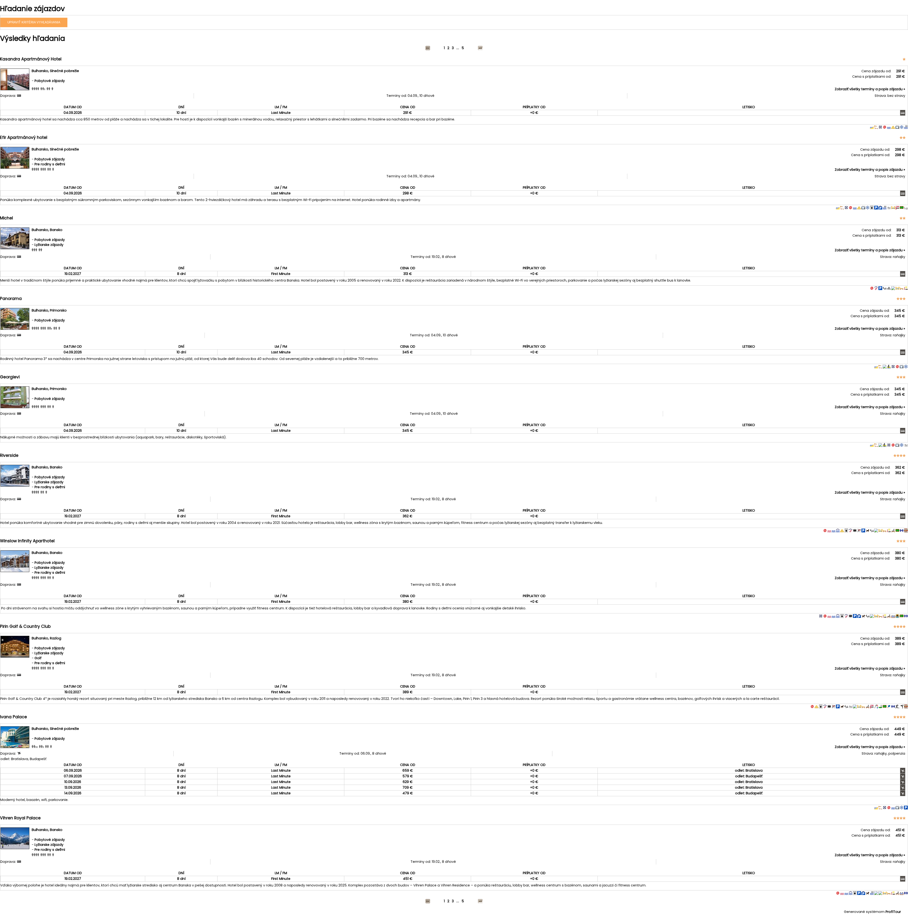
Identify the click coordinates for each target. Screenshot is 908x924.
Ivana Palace (13, 717)
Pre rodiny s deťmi (50, 164)
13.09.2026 (73, 787)
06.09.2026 (73, 770)
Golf (38, 658)
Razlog (55, 638)
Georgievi (10, 377)
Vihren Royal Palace (20, 818)
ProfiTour (893, 911)
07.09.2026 (73, 776)
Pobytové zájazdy (50, 80)
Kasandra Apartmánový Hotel (30, 59)
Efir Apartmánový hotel (23, 137)
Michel (6, 218)
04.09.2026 (73, 112)
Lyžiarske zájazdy (49, 244)
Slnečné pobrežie (64, 70)
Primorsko (58, 310)
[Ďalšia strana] (480, 48)
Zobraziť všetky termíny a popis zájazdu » (870, 89)
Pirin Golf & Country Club (25, 626)
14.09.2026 (72, 793)
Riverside (9, 455)
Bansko (56, 229)
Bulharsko (40, 70)
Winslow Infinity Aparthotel (27, 541)
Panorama (11, 298)
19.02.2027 (73, 273)
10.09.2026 (72, 781)
